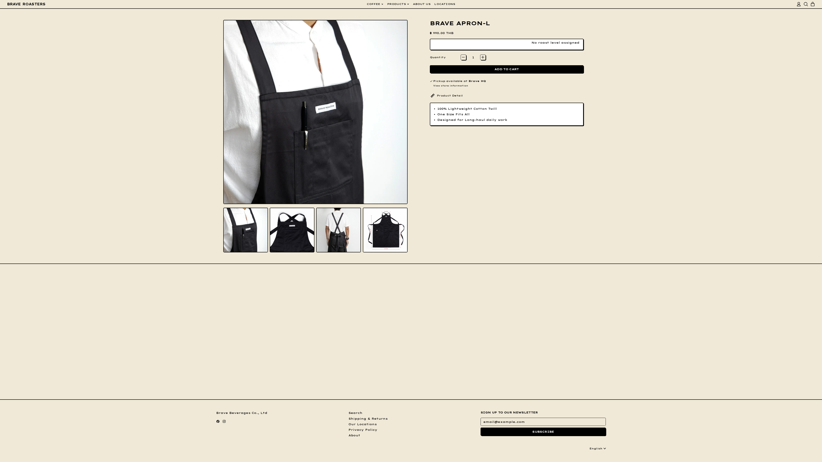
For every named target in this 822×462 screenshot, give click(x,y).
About (354, 435)
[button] (245, 230)
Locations (444, 4)
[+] (483, 57)
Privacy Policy (362, 429)
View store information (450, 85)
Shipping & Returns (368, 418)
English (596, 448)
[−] (463, 57)
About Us (422, 4)
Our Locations (362, 424)
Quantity (438, 57)
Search (355, 413)
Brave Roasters (26, 4)
